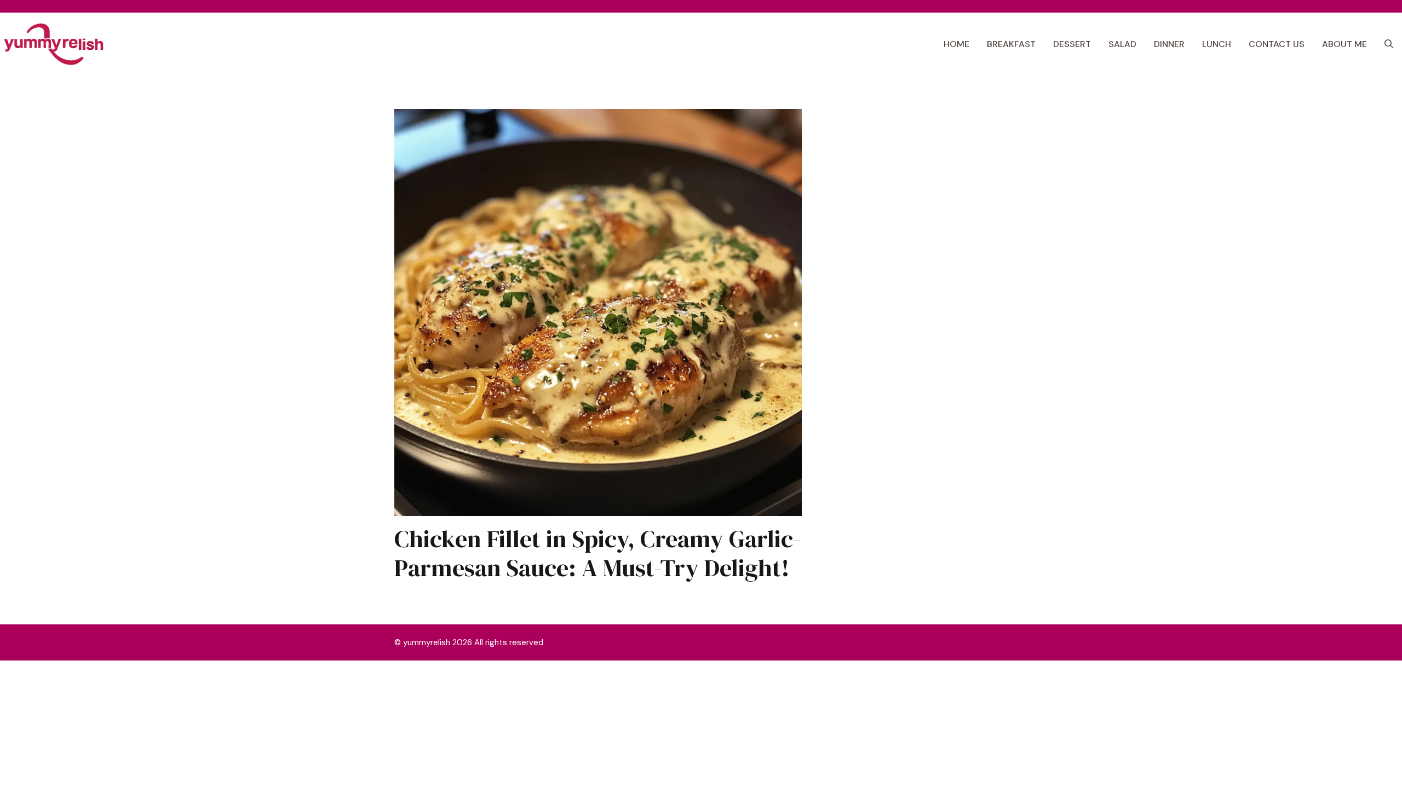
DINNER (1169, 44)
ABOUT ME (1344, 44)
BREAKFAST (1011, 44)
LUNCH (1216, 44)
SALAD (1122, 44)
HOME (956, 44)
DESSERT (1072, 44)
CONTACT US (1277, 44)
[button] (1389, 44)
